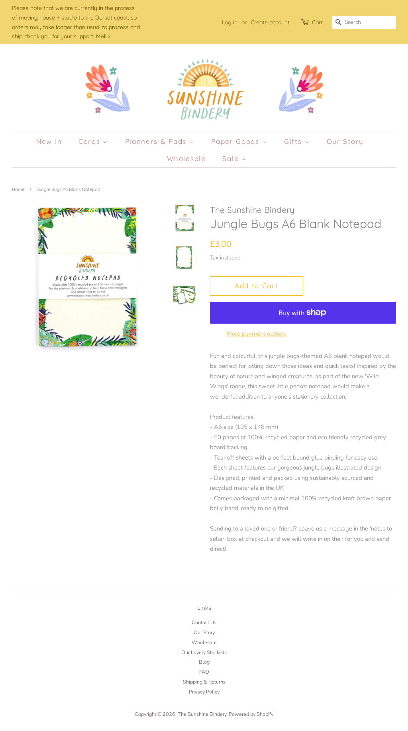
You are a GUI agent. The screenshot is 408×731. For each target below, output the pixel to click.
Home (18, 189)
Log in (229, 22)
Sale (231, 158)
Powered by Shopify (251, 714)
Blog (204, 662)
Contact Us (204, 622)
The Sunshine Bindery (202, 714)
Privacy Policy (204, 692)
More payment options (256, 334)
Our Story (345, 141)
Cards (90, 141)
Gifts (294, 141)
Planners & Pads (157, 141)
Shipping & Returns (204, 682)
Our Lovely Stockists (204, 652)
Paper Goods (236, 141)
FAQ (204, 672)
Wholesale (186, 158)
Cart (317, 22)
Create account (270, 22)
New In (49, 141)
